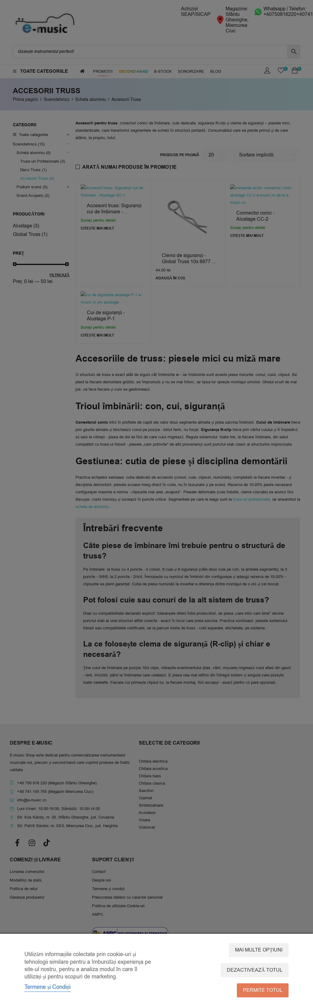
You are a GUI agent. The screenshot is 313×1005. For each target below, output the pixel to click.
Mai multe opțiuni (258, 950)
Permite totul (262, 990)
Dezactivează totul (254, 970)
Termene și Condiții (47, 987)
